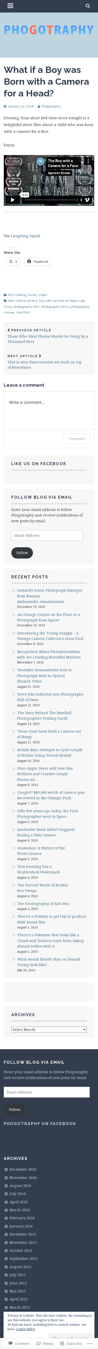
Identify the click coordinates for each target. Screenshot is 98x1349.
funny (32, 295)
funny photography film (21, 307)
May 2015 (18, 1291)
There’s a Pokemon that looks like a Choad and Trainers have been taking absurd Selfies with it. (50, 940)
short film (23, 312)
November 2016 (23, 1177)
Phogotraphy (51, 106)
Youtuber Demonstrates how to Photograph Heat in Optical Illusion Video (44, 675)
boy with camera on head (58, 301)
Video (42, 295)
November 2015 (23, 1242)
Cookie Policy (25, 1329)
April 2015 (19, 1299)
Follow (22, 552)
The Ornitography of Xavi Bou (43, 903)
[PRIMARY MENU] (10, 6)
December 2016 (23, 1169)
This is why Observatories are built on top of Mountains (45, 362)
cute (81, 301)
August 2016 (20, 1185)
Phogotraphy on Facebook (40, 1123)
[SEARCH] (88, 6)
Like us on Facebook (39, 463)
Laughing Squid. (26, 235)
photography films (55, 307)
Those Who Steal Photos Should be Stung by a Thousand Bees (48, 336)
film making (17, 295)
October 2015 (21, 1250)
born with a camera (22, 301)
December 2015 (23, 1234)
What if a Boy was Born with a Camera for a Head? (46, 81)
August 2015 (20, 1266)
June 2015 (18, 1283)
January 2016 (21, 1226)
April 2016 (19, 1201)
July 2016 (18, 1193)
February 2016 (22, 1218)
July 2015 (18, 1274)
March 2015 (20, 1307)
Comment (77, 439)
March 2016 (20, 1209)
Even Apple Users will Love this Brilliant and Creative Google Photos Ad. (45, 774)
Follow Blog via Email (42, 497)
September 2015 (23, 1258)
